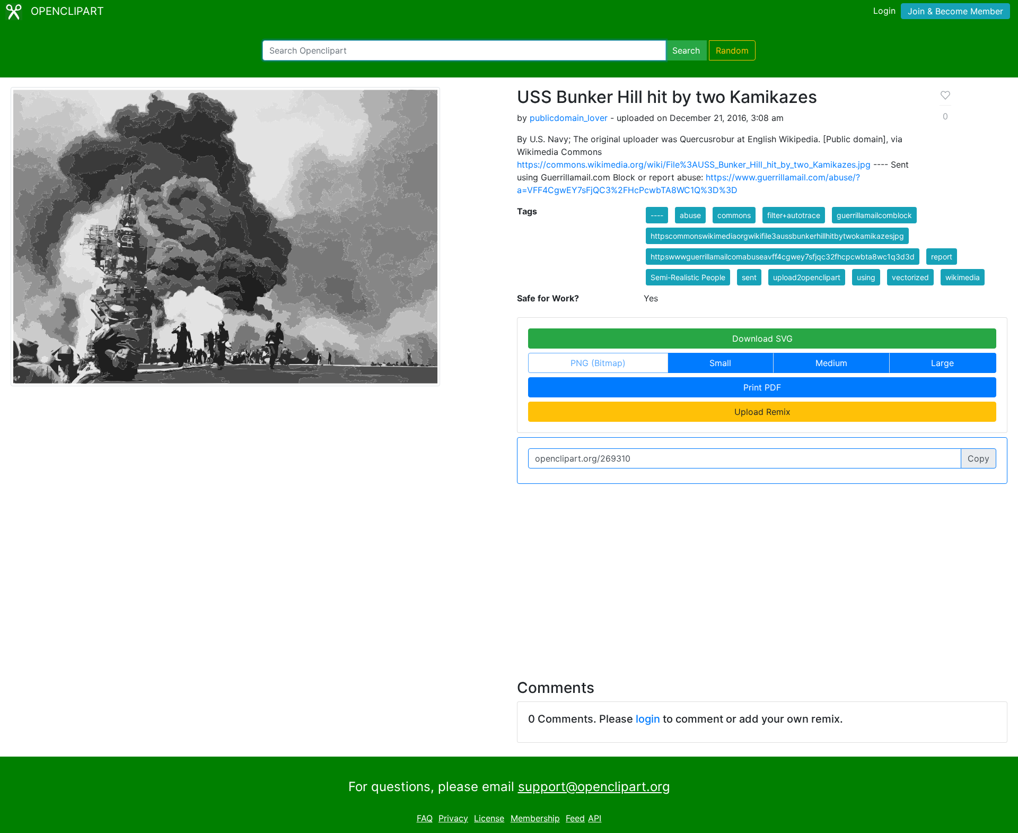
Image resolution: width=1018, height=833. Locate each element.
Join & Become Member (955, 11)
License (489, 818)
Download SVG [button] (762, 338)
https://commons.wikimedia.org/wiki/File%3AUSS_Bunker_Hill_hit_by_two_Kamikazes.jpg (694, 164)
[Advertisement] (509, 575)
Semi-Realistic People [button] (688, 277)
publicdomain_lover (569, 117)
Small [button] (720, 363)
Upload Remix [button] (762, 411)
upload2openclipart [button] (806, 277)
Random (732, 50)
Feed (575, 818)
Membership (535, 818)
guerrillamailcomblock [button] (874, 215)
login (648, 719)
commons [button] (734, 215)
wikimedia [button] (962, 277)
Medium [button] (831, 363)
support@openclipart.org (594, 786)
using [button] (866, 277)
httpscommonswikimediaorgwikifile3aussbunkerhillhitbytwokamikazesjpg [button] (777, 235)
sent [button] (749, 277)
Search (686, 50)
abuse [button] (690, 215)
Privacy (453, 818)
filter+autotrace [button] (793, 215)
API (594, 818)
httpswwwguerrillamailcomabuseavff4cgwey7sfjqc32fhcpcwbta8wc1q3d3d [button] (783, 256)
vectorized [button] (910, 277)
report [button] (941, 256)
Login (884, 10)
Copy (978, 458)
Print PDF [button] (762, 387)
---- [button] (657, 215)
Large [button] (942, 363)
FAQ (425, 818)
